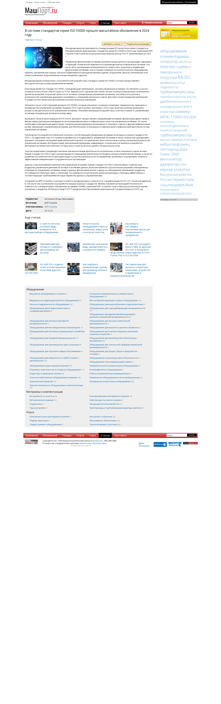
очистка (167, 111)
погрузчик (168, 77)
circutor (189, 117)
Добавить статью (112, 44)
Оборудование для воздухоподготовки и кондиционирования (50, 309)
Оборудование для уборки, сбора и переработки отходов (113, 352)
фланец (183, 144)
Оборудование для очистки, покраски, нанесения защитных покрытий (113, 332)
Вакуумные (169, 174)
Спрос (92, 23)
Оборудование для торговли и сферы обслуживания (56, 351)
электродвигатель (174, 126)
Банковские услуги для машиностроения (50, 416)
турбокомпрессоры (177, 91)
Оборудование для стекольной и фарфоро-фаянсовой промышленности (115, 346)
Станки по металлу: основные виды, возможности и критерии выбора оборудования (42, 228)
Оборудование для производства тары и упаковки (55, 344)
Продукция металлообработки (106, 404)
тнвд (164, 185)
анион (166, 82)
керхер (166, 169)
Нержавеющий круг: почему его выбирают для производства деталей (51, 248)
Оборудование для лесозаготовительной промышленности (109, 322)
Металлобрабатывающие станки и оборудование (115, 300)
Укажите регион (153, 22)
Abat (189, 184)
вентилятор (171, 159)
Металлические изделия (43, 400)
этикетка (182, 169)
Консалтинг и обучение (102, 416)
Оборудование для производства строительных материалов (113, 339)
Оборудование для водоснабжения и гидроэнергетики (117, 304)
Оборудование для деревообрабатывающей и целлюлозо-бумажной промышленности (112, 315)
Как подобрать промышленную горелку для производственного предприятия (95, 268)
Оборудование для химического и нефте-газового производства (54, 359)
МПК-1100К (171, 117)
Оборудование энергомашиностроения (51, 365)
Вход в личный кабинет (172, 2)
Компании (32, 23)
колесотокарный (173, 130)
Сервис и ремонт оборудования (46, 424)
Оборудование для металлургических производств (56, 327)
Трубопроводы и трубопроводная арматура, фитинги (116, 408)
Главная (29, 39)
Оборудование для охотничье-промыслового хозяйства (57, 332)
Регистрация (190, 2)
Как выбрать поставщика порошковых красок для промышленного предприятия (137, 229)
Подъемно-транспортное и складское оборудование (57, 369)
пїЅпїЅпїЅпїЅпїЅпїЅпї (176, 194)
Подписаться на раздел (138, 44)
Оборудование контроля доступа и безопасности (114, 358)
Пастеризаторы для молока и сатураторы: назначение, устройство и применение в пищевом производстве (130, 270)
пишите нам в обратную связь (92, 443)
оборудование (173, 51)
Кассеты (178, 82)
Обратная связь (53, 2)
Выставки (120, 23)
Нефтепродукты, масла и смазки (106, 400)
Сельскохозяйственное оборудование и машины (55, 377)
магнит (165, 140)
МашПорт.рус (97, 440)
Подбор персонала (40, 420)
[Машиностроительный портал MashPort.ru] (41, 17)
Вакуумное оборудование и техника (48, 293)
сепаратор (169, 61)
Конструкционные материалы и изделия (110, 396)
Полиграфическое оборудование (106, 369)
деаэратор (169, 164)
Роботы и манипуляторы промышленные (110, 373)
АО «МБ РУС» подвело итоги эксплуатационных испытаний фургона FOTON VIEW (45, 268)
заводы (166, 71)
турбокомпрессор (176, 134)
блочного (184, 102)
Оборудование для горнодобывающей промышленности (117, 309)
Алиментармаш (174, 56)
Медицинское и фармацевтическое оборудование (55, 300)
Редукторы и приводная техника (47, 373)
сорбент (183, 66)
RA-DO (184, 77)
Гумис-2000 (169, 154)
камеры (177, 139)
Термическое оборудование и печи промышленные (115, 377)
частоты (184, 61)
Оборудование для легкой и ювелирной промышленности (49, 322)
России (166, 179)
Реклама (29, 2)
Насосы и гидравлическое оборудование (51, 304)
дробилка (168, 101)
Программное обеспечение (104, 420)
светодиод (169, 149)
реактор (185, 174)
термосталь (183, 179)
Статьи (105, 23)
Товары (66, 23)
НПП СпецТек (51, 206)
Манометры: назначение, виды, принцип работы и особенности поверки (96, 247)
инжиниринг (169, 189)
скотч (187, 106)
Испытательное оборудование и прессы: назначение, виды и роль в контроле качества (95, 228)
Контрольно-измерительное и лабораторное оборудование (111, 295)
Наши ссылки (39, 2)
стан (183, 164)
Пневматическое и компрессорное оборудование (114, 365)
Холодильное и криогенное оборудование (111, 381)
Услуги (80, 23)
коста (191, 96)
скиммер (182, 111)
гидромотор (169, 87)
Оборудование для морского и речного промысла (114, 327)
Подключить (181, 33)
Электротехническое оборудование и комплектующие (56, 386)
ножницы (167, 122)
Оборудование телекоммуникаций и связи (111, 361)
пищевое (176, 184)
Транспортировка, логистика (105, 424)
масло (177, 72)
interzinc (168, 66)
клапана (190, 139)
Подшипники (37, 404)
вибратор (168, 144)
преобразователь (173, 97)
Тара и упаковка (39, 408)
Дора (183, 149)
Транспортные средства (43, 381)
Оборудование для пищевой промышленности (54, 338)
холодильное (171, 106)
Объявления (50, 23)
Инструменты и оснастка (43, 396)
